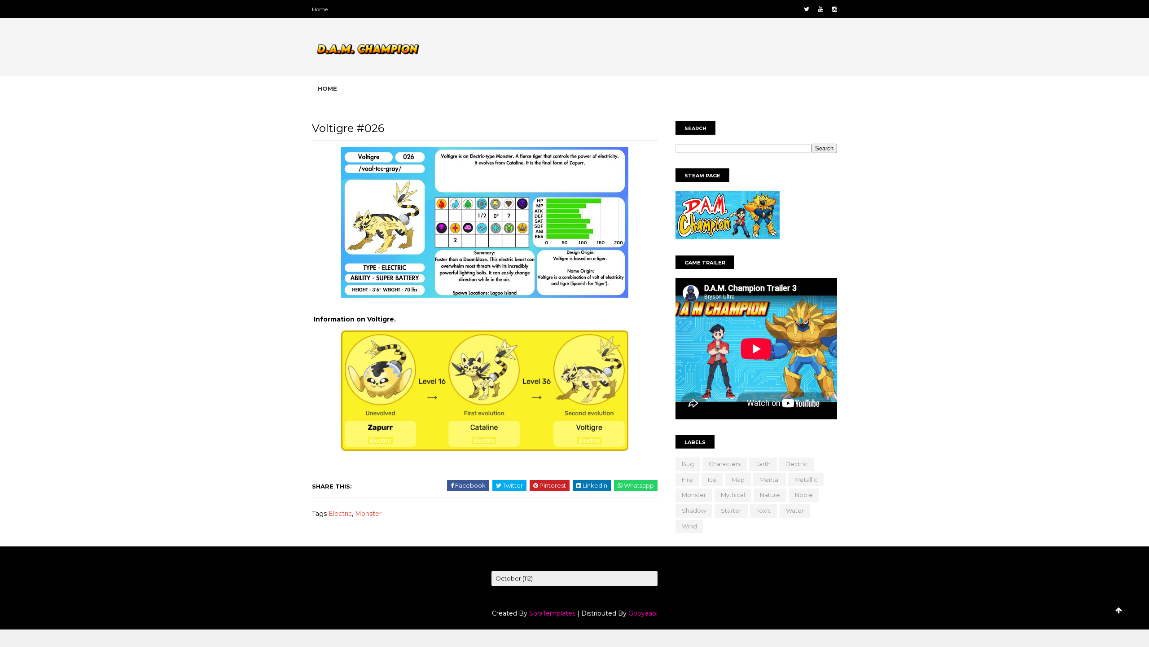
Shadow (694, 510)
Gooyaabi (643, 613)
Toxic (763, 510)
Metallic (805, 479)
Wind (689, 526)
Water (795, 510)
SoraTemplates (552, 613)
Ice (712, 479)
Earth (763, 463)
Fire (687, 479)
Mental (769, 479)
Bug (688, 463)
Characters (725, 463)
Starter (731, 510)
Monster (368, 514)
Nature (770, 494)
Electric (340, 514)
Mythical (733, 494)
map (738, 479)
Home (320, 9)
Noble (804, 494)
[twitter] (806, 9)
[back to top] (1119, 610)
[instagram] (834, 9)
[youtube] (820, 9)
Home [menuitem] (327, 88)
